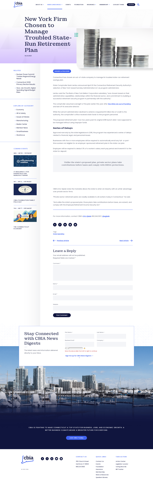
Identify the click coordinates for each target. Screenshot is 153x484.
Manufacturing (22, 120)
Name (55, 284)
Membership (104, 4)
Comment (57, 263)
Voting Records (121, 467)
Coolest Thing (118, 4)
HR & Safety (21, 113)
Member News (22, 128)
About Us (39, 4)
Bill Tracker (120, 469)
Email (55, 294)
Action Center (121, 461)
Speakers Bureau (102, 477)
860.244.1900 (80, 467)
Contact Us (100, 461)
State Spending (58, 234)
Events (68, 4)
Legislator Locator (122, 464)
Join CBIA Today (76, 438)
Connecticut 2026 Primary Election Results (25, 83)
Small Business (22, 131)
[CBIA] (18, 5)
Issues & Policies (22, 117)
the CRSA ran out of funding (119, 104)
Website (55, 304)
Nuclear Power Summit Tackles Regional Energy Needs (26, 76)
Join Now (131, 4)
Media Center (21, 124)
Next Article (124, 241)
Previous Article (63, 241)
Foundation (78, 4)
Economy (20, 110)
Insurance (91, 4)
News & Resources (54, 4)
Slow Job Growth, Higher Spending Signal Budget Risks (26, 90)
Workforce (20, 135)
